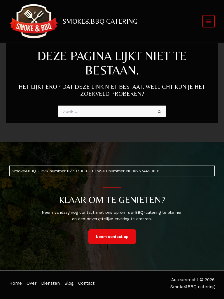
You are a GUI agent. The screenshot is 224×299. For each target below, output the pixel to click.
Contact (86, 283)
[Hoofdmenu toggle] (208, 21)
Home (15, 283)
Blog (69, 283)
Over (31, 283)
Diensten (50, 283)
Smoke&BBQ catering (100, 21)
